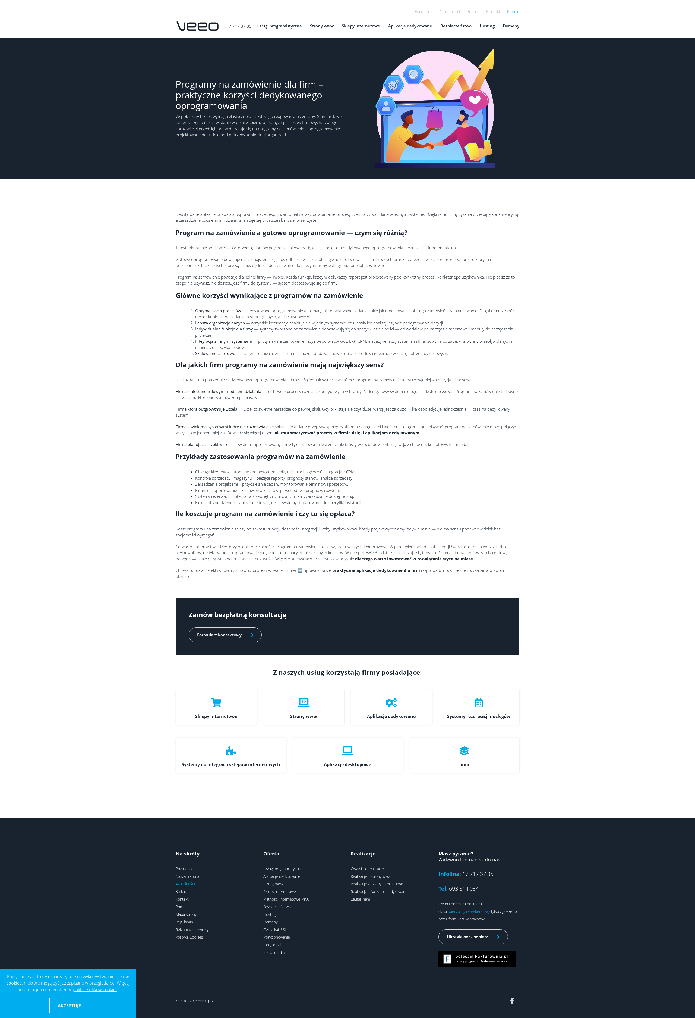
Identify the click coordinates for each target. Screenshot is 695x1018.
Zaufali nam (360, 899)
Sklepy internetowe (361, 26)
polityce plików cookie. (95, 989)
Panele (513, 11)
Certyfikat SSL (275, 929)
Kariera (181, 891)
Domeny (511, 26)
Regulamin (184, 922)
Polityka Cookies (189, 937)
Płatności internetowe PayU (286, 899)
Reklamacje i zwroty (192, 929)
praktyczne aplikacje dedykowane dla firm (376, 570)
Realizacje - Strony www (371, 876)
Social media (274, 952)
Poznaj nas (185, 868)
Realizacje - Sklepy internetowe (377, 883)
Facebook (423, 11)
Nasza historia (187, 876)
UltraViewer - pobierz (468, 936)
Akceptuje (69, 1006)
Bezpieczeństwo (456, 26)
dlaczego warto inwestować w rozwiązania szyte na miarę (414, 558)
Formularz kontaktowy (220, 635)
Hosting (487, 26)
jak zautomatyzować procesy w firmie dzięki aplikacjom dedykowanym (346, 432)
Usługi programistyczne (279, 26)
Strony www (322, 26)
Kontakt (493, 11)
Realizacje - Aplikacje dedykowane (379, 891)
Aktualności (449, 11)
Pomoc (473, 11)
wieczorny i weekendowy (469, 911)
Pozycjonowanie (276, 937)
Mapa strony (186, 914)
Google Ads (273, 944)
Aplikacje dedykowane (410, 26)
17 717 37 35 (239, 26)
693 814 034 (464, 888)
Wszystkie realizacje (367, 868)
